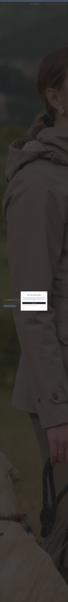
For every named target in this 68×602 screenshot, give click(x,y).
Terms (36, 305)
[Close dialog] (46, 292)
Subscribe (34, 303)
